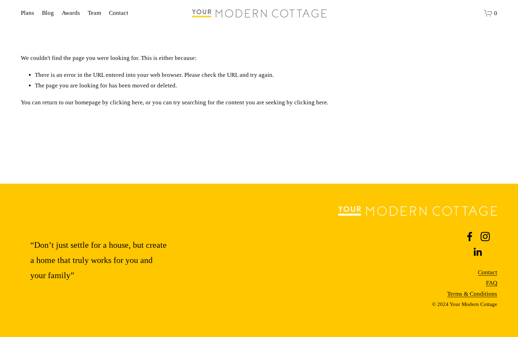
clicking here (126, 102)
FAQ (491, 283)
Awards (71, 13)
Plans (27, 13)
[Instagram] (485, 236)
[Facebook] (470, 236)
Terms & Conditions (472, 293)
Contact (118, 13)
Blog (48, 13)
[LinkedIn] (477, 252)
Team (94, 13)
